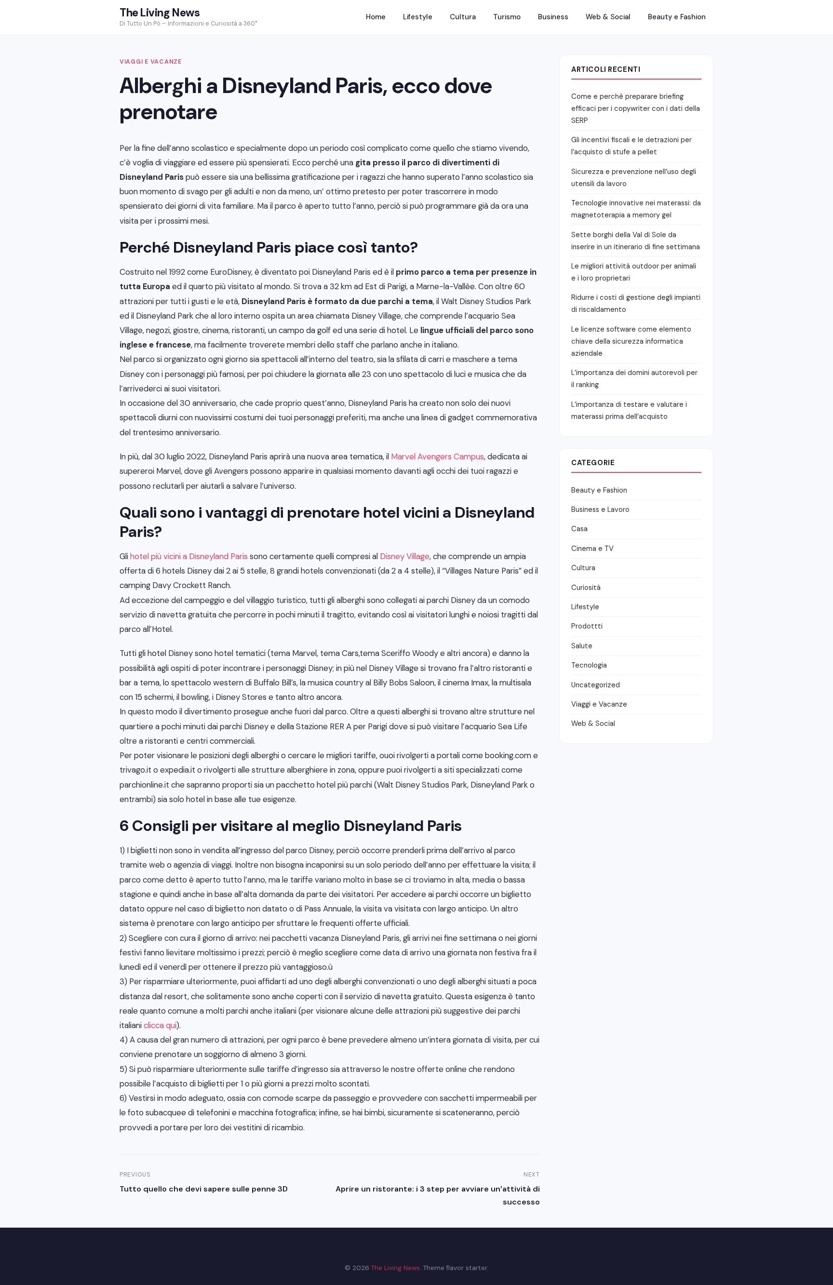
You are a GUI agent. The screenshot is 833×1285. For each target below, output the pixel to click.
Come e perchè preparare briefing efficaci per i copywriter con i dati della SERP (635, 108)
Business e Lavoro (600, 509)
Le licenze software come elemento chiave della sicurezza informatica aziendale (631, 341)
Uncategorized (595, 685)
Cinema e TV (592, 548)
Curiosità (586, 587)
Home (376, 17)
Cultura (463, 17)
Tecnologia (589, 665)
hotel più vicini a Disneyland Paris (189, 556)
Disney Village (405, 556)
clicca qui (160, 1025)
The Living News (160, 13)
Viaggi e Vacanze (151, 62)
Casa (579, 529)
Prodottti (587, 626)
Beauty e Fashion (677, 17)
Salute (581, 646)
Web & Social (608, 17)
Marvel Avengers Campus (437, 456)
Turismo (507, 17)
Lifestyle (417, 17)
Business (553, 17)
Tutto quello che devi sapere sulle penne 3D (204, 1189)
